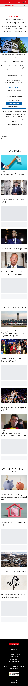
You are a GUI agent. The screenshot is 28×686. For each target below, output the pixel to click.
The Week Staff (8, 31)
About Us (14, 649)
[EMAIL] (2, 138)
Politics (16, 13)
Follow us (17, 61)
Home (10, 13)
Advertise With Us (14, 661)
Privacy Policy (14, 656)
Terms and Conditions (14, 654)
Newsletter (24, 61)
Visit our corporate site (21, 680)
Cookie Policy (14, 659)
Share (5, 61)
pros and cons (14, 16)
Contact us (17, 126)
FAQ (14, 664)
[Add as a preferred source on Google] (14, 674)
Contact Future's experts (14, 652)
